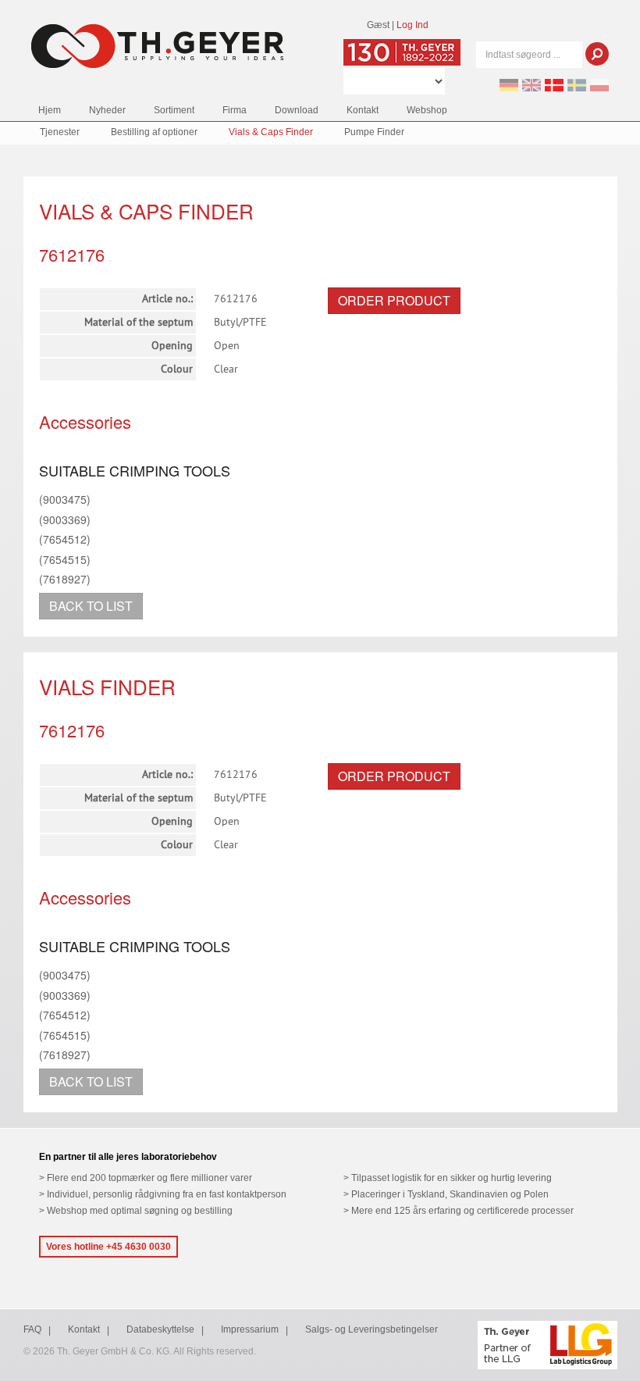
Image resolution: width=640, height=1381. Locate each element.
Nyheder (107, 110)
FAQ (32, 1329)
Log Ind (412, 25)
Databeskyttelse (160, 1329)
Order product (394, 300)
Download (296, 110)
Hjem (49, 110)
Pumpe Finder (374, 132)
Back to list (91, 606)
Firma (234, 110)
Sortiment (174, 110)
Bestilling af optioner (154, 132)
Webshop (427, 110)
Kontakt (363, 110)
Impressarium (250, 1329)
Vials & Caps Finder (271, 132)
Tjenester (60, 132)
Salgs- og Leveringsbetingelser (371, 1329)
